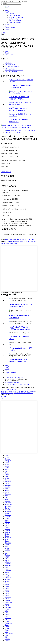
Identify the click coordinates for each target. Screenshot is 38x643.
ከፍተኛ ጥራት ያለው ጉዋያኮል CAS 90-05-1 (19, 317)
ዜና (6, 26)
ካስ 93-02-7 (4, 391)
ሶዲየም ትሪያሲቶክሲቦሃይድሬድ (23, 393)
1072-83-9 (32, 391)
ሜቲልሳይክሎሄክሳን (22, 391)
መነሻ (6, 10)
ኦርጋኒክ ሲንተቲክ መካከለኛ (16, 17)
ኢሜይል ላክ (4, 396)
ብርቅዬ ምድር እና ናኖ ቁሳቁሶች (18, 21)
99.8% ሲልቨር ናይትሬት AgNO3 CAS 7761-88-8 (20, 86)
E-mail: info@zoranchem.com (14, 377)
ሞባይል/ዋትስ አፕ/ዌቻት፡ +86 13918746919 (18, 384)
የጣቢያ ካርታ (14, 389)
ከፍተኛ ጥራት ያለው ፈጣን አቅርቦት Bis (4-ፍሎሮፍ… (18, 109)
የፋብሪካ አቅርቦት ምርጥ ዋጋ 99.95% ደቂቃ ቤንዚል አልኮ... (19, 328)
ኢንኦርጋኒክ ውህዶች (14, 15)
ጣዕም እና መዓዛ (13, 19)
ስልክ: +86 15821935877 (12, 382)
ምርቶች (7, 12)
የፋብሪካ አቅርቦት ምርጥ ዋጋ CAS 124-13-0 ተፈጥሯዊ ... (20, 305)
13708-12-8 (12, 391)
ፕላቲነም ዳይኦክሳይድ (7, 393)
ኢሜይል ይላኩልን (6, 172)
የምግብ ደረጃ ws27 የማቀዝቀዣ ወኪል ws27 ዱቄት (20, 240)
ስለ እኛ (7, 24)
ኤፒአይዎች (12, 14)
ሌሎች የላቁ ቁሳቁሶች (15, 22)
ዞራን (2, 398)
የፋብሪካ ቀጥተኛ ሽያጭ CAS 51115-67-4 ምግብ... (19, 98)
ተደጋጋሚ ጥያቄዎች (10, 28)
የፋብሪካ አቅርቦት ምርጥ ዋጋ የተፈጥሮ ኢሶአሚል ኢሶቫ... (18, 360)
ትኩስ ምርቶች (5, 389)
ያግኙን (7, 29)
